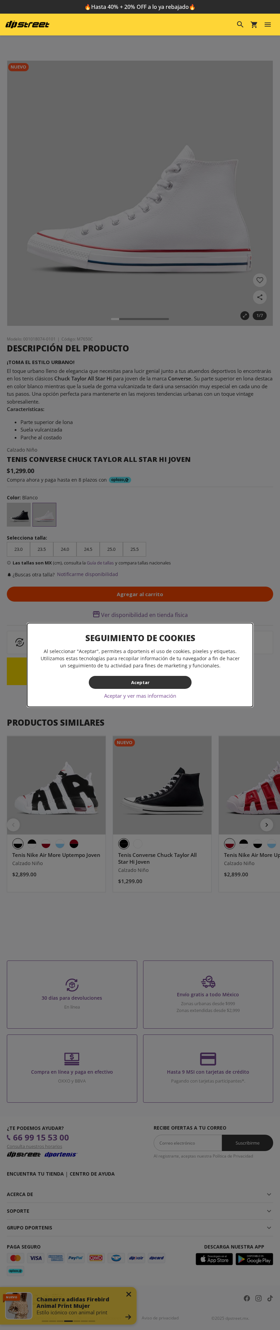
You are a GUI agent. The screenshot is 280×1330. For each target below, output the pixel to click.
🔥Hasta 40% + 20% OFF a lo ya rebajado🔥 (140, 7)
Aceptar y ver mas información (140, 695)
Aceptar (140, 682)
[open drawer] (268, 24)
